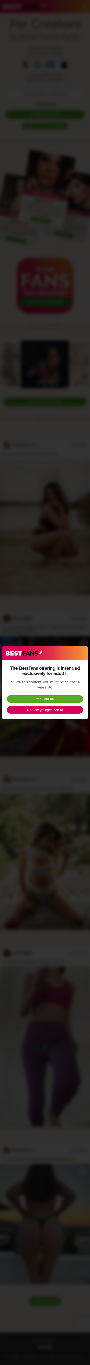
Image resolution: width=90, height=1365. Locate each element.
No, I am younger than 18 (45, 710)
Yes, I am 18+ (45, 699)
